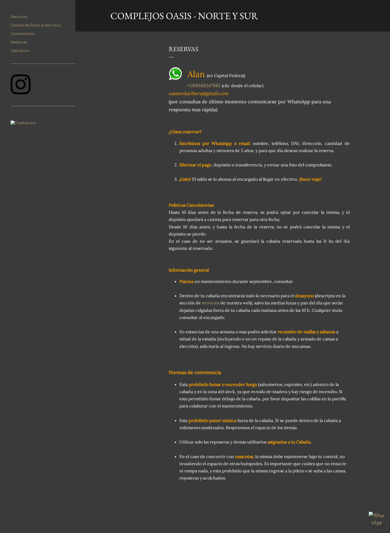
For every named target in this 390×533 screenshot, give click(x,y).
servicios (210, 302)
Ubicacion (20, 50)
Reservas (19, 42)
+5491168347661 (203, 85)
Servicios (19, 16)
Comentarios (23, 33)
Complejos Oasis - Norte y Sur (184, 16)
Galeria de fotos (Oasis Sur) (36, 25)
